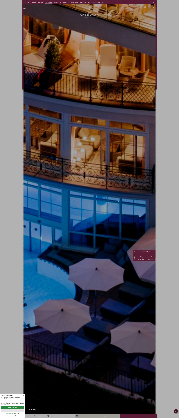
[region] (12, 401)
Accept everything (12, 407)
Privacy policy (9, 415)
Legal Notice (15, 415)
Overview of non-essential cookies (12, 413)
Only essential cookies (13, 410)
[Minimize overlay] (23, 395)
